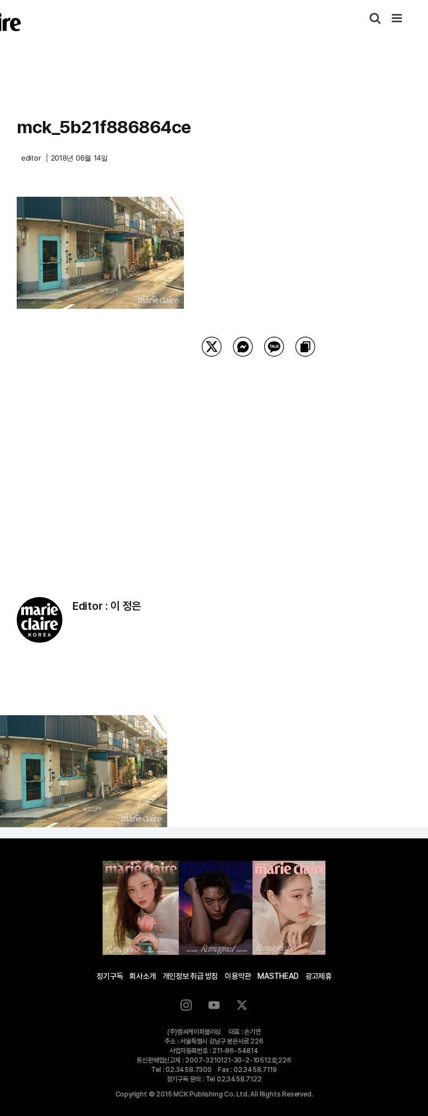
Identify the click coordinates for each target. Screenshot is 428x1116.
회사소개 (142, 976)
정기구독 (109, 976)
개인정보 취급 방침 (190, 976)
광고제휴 (318, 976)
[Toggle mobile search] (375, 18)
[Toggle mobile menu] (397, 18)
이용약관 (238, 976)
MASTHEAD (277, 976)
